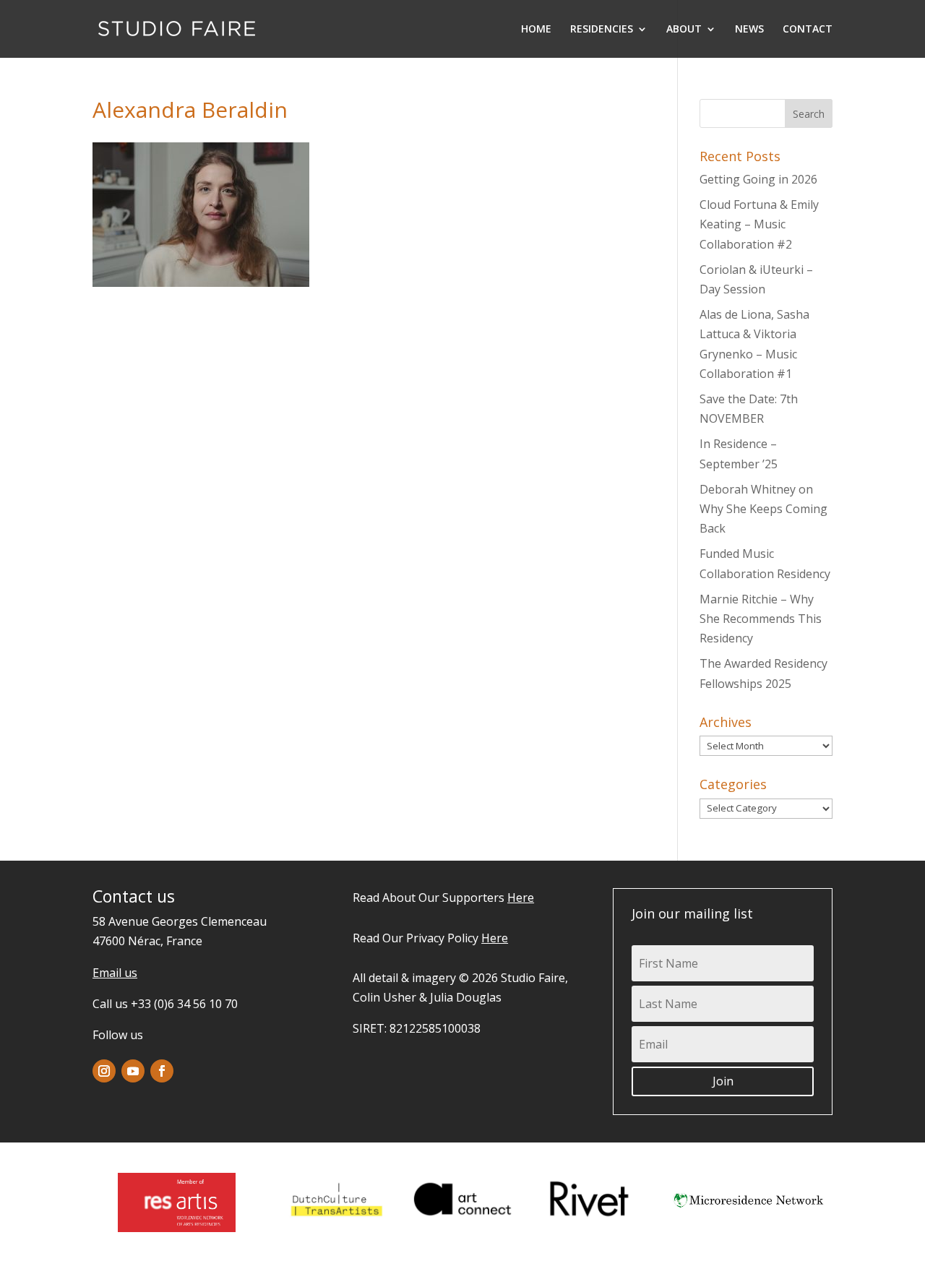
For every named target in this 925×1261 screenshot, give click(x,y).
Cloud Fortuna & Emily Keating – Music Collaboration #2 (759, 224)
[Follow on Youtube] (133, 1071)
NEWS (749, 29)
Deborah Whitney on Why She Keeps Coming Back (763, 508)
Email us (114, 973)
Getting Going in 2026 (758, 179)
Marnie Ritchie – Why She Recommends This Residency (761, 618)
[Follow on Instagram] (104, 1071)
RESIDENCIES (601, 29)
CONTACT (807, 29)
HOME (536, 29)
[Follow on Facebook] (161, 1071)
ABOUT (684, 29)
